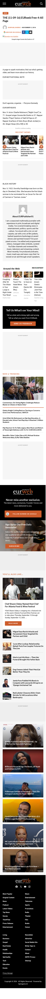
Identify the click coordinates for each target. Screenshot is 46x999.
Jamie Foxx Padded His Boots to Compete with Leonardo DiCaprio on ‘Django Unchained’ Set (28, 683)
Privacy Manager (8, 973)
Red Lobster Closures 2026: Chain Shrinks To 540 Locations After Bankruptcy (26, 695)
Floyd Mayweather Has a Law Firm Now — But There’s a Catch (22, 867)
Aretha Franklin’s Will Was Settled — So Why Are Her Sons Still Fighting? (21, 743)
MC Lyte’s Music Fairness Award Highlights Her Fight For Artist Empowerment (22, 842)
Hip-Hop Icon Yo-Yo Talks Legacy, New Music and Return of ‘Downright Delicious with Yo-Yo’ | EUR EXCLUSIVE (23, 429)
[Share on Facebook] (23, 32)
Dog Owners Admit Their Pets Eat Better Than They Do (26, 670)
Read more (15, 624)
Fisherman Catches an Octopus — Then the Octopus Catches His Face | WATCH (22, 792)
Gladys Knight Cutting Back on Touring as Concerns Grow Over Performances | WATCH (21, 411)
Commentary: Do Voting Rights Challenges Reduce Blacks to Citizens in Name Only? (21, 404)
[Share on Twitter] (27, 32)
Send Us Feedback (23, 324)
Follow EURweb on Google (25, 514)
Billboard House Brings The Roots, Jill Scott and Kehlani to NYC (22, 768)
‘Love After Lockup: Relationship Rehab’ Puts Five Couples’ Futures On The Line (28, 646)
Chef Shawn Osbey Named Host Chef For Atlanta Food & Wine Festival (10, 150)
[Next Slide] (41, 147)
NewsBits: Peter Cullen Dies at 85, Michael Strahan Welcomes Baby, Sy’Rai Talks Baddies (21, 436)
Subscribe (14, 546)
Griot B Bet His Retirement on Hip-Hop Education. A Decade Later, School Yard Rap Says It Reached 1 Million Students (23, 420)
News (5, 13)
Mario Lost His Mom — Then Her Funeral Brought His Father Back (26, 658)
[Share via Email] (30, 32)
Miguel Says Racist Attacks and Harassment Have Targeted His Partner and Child (28, 151)
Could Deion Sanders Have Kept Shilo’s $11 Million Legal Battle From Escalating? (22, 817)
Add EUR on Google (13, 32)
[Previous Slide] (5, 147)
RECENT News (23, 132)
